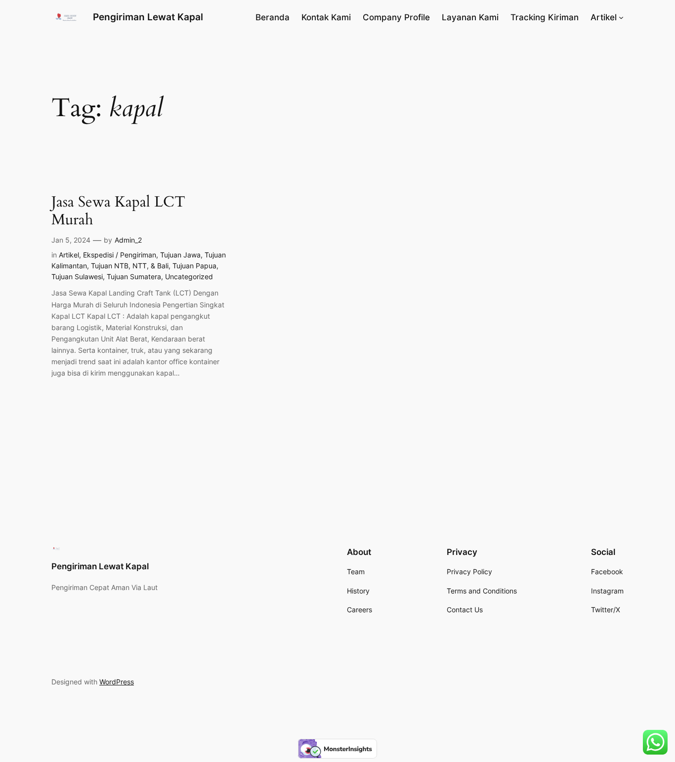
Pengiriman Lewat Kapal (148, 17)
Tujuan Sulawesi (77, 276)
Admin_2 (128, 240)
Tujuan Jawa (180, 255)
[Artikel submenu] (621, 17)
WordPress (116, 681)
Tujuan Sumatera (134, 276)
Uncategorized (189, 276)
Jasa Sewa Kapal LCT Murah (118, 211)
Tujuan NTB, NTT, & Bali (130, 265)
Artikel (69, 255)
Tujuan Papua (194, 265)
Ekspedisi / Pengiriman (119, 255)
